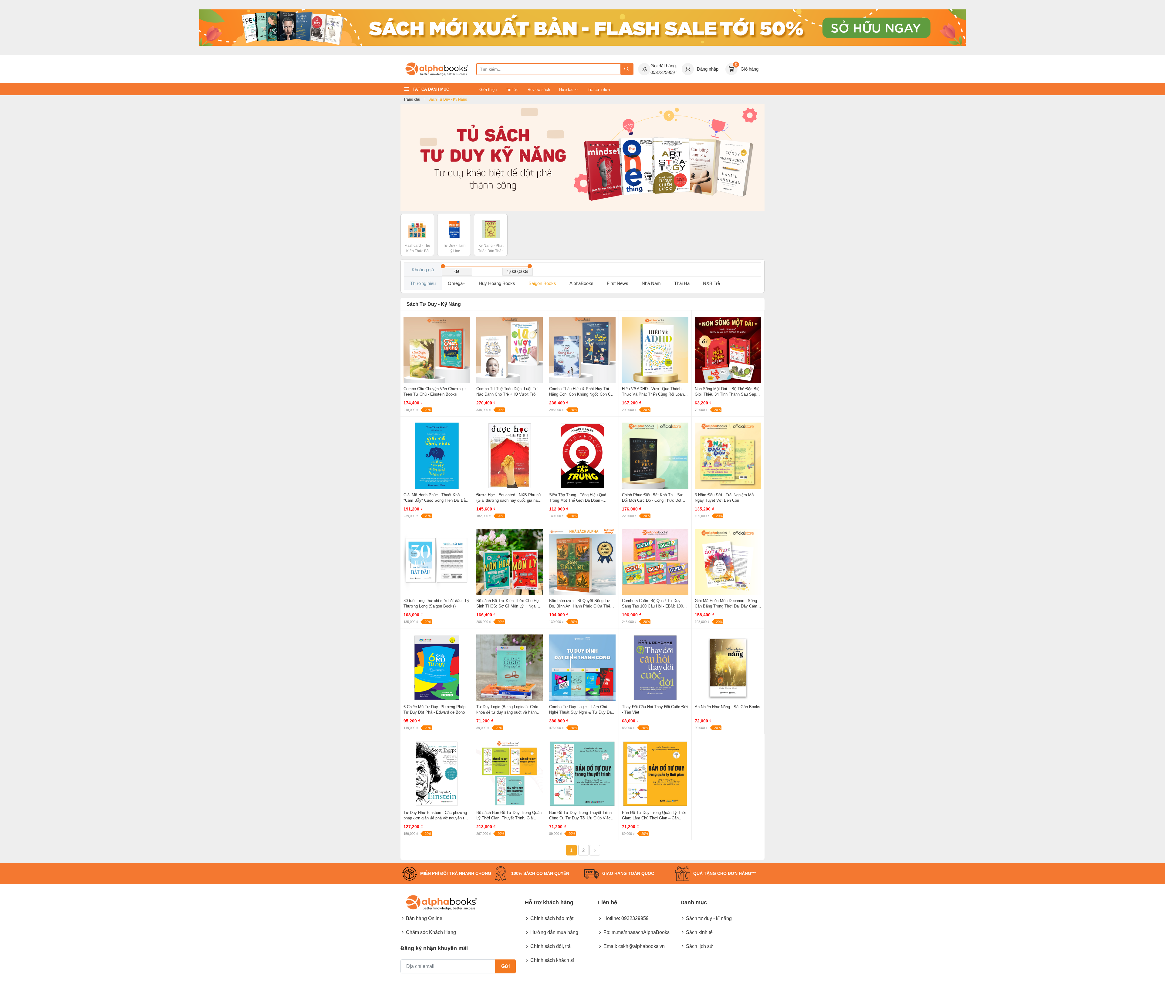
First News (617, 283)
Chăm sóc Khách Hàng (431, 932)
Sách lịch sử (699, 946)
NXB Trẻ (711, 283)
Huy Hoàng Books (497, 283)
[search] (626, 69)
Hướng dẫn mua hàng (554, 932)
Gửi (505, 966)
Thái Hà (682, 283)
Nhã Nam (651, 283)
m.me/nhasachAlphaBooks (641, 932)
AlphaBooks (581, 283)
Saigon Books (542, 283)
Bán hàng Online (424, 918)
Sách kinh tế (699, 932)
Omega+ (456, 283)
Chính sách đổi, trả (550, 946)
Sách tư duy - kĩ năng (709, 918)
